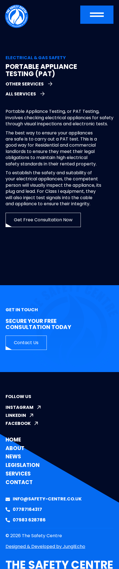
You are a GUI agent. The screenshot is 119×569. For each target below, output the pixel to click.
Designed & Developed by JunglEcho (45, 546)
